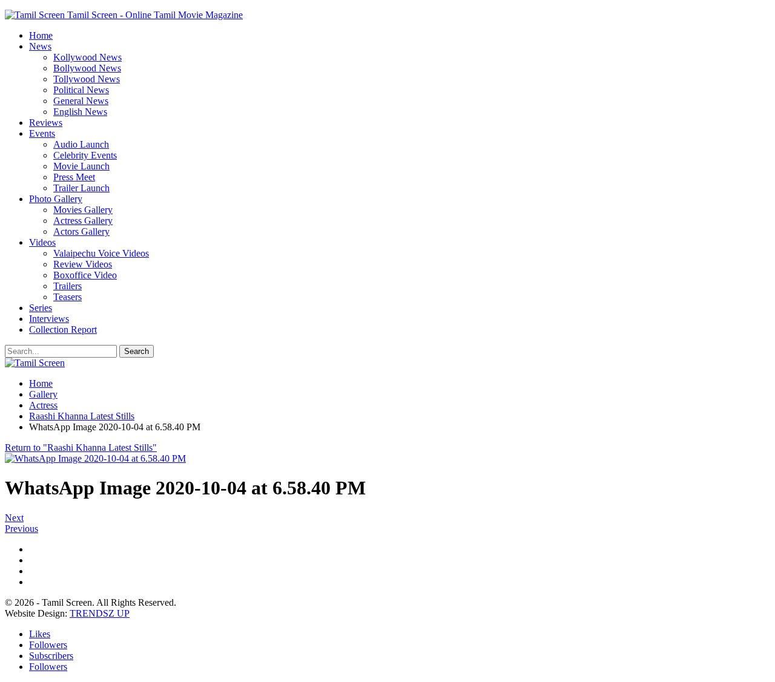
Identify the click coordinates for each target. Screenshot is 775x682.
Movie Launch (81, 166)
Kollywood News (87, 57)
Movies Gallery (83, 210)
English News (80, 112)
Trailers (67, 286)
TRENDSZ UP (100, 613)
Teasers (67, 297)
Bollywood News (87, 68)
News (40, 46)
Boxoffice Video (85, 275)
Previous (21, 528)
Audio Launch (81, 144)
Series (40, 308)
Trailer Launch (81, 188)
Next (14, 518)
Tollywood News (86, 79)
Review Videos (82, 264)
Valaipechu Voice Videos (101, 253)
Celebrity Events (85, 155)
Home (41, 35)
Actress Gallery (83, 220)
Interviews (49, 318)
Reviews (45, 122)
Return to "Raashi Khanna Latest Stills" (81, 447)
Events (42, 133)
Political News (81, 90)
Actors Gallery (81, 231)
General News (80, 101)
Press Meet (74, 177)
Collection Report (63, 329)
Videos (42, 242)
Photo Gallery (55, 199)
